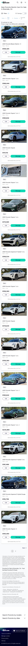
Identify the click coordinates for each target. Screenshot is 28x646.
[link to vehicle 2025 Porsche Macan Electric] (14, 32)
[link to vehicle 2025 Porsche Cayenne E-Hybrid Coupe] (14, 482)
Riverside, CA (23, 18)
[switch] (24, 13)
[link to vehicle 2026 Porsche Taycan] (14, 517)
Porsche (16, 18)
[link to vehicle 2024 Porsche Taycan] (14, 66)
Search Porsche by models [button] (12, 615)
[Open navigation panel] (25, 2)
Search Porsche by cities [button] (11, 618)
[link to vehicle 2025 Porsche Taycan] (14, 101)
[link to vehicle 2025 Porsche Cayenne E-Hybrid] (14, 240)
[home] (8, 2)
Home (3, 18)
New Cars (8, 18)
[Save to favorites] (3, 28)
